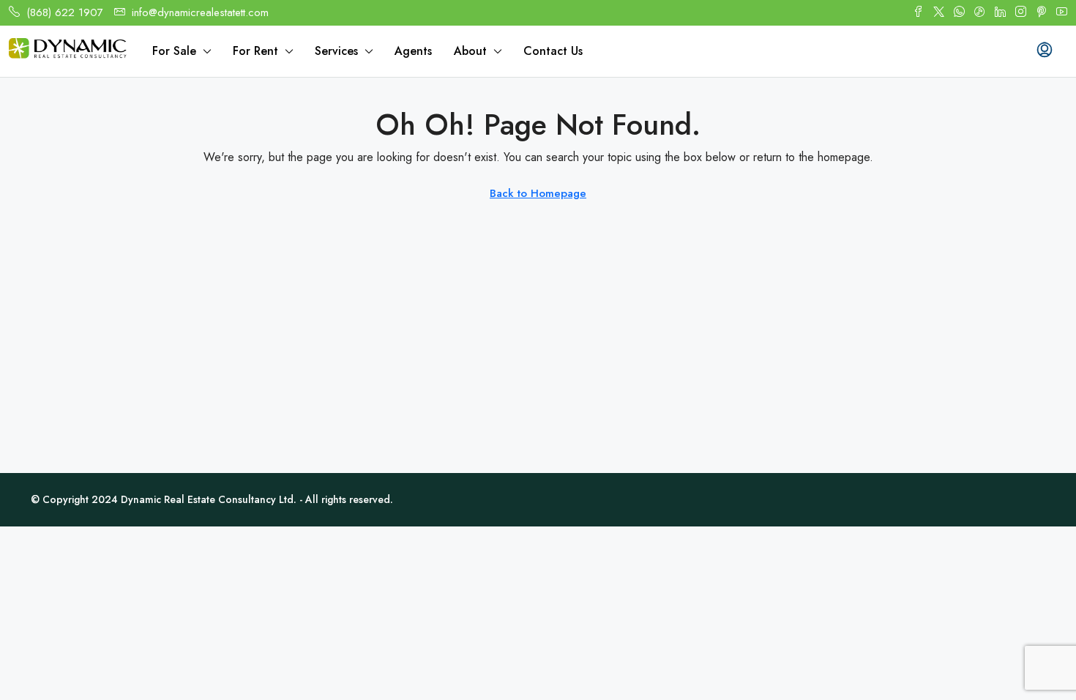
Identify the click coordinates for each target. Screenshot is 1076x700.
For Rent (255, 50)
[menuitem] (1044, 51)
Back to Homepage (538, 193)
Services (336, 50)
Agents (413, 50)
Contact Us (553, 50)
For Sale (174, 50)
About (470, 50)
